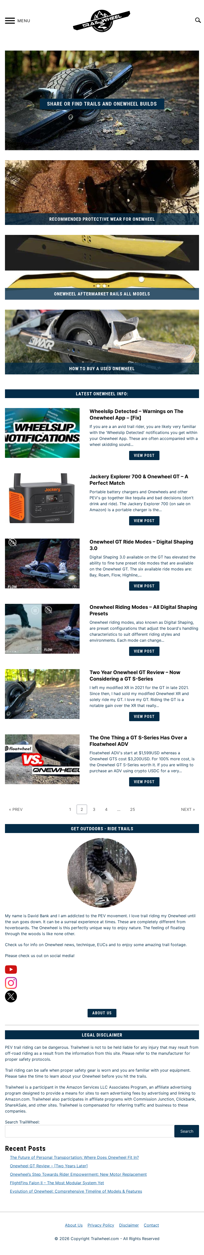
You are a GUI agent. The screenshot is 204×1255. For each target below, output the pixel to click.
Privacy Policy (101, 1225)
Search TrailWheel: (22, 1121)
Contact (151, 1225)
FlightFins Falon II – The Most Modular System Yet (57, 1182)
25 (134, 809)
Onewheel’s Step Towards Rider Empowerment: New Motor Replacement (78, 1174)
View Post (144, 455)
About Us (102, 1013)
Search (186, 1131)
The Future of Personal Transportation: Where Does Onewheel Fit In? (74, 1157)
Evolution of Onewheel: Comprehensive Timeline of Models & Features (76, 1191)
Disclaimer (129, 1225)
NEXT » (188, 809)
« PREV (16, 809)
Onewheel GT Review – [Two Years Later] (49, 1165)
